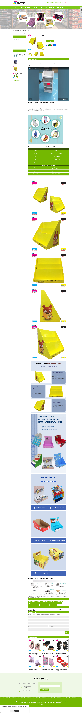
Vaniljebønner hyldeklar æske (56, 603)
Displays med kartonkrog (42, 609)
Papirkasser (15, 43)
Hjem (15, 7)
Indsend (66, 632)
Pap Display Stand (20, 30)
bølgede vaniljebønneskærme (57, 601)
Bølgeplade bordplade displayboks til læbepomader (34, 670)
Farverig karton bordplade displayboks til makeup (33, 654)
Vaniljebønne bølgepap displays (46, 601)
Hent (41, 7)
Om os (20, 7)
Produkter (27, 7)
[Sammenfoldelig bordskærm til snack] (62, 645)
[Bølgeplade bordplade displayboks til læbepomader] (35, 661)
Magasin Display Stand (59, 609)
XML (55, 702)
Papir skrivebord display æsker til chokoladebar (48, 654)
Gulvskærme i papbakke (32, 609)
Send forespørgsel (49, 7)
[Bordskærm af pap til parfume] (48, 661)
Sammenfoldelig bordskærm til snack (61, 654)
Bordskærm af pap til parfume (47, 669)
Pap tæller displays (26, 30)
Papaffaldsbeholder (50, 609)
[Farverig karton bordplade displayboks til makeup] (35, 645)
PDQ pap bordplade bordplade (33, 601)
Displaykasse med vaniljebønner (34, 603)
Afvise (12, 710)
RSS (53, 702)
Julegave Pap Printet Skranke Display (61, 670)
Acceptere (16, 710)
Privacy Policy (58, 702)
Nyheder (35, 7)
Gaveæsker (15, 41)
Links (48, 702)
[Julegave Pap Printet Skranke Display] (62, 661)
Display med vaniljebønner (45, 603)
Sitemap (50, 702)
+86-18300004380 (51, 2)
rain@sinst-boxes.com (59, 2)
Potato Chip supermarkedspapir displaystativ (22, 67)
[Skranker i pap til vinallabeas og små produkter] (30, 54)
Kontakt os (60, 7)
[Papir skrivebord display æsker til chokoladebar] (48, 645)
